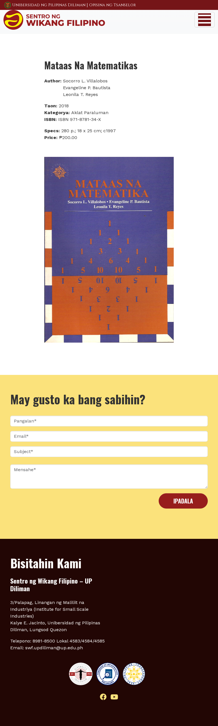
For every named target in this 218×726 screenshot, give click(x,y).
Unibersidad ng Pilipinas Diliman (48, 5)
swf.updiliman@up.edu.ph (54, 647)
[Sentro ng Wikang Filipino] (54, 19)
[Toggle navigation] (204, 19)
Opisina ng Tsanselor (112, 5)
